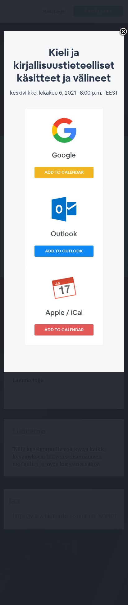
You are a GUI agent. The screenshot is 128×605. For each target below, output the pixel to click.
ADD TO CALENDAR (64, 172)
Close (123, 32)
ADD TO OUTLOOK (64, 251)
